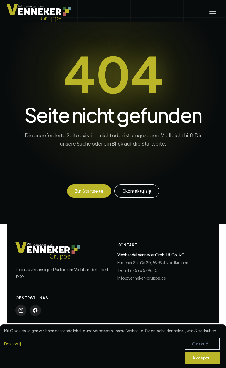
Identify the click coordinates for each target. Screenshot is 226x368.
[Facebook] (35, 310)
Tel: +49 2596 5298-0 (137, 270)
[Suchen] (182, 171)
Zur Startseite (89, 191)
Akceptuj (202, 357)
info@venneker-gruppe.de (141, 277)
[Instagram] (20, 310)
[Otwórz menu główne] (212, 13)
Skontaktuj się (136, 191)
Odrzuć (200, 343)
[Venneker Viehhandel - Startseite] (39, 13)
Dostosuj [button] (12, 343)
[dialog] (113, 346)
